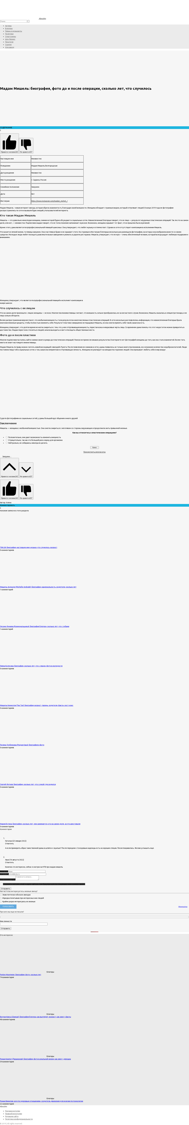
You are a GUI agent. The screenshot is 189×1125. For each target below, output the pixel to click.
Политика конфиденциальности (19, 1119)
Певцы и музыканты (13, 31)
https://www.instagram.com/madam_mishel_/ (49, 201)
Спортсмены (10, 37)
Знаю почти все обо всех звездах (16, 895)
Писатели (9, 42)
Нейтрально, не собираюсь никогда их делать (27, 443)
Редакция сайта (11, 1116)
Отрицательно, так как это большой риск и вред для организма (35, 440)
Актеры (8, 26)
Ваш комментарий (7, 879)
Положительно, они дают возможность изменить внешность (34, 437)
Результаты (182, 906)
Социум (8, 45)
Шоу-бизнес (10, 39)
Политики (9, 34)
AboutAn (42, 19)
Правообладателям (13, 1114)
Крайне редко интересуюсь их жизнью (18, 902)
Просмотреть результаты (94, 452)
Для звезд (9, 47)
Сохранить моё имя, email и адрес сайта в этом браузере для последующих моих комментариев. (44, 884)
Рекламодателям (12, 1111)
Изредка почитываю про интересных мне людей (23, 898)
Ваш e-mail (4, 874)
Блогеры (9, 28)
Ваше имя (4, 871)
